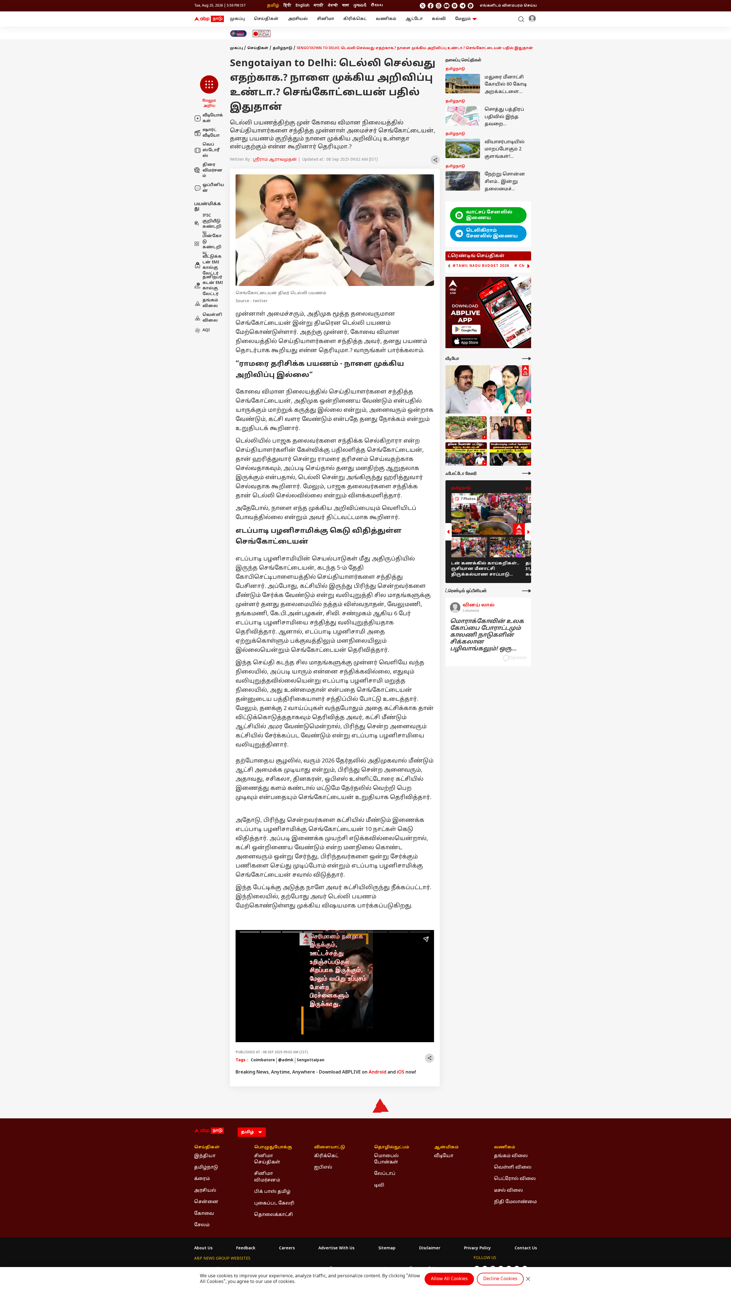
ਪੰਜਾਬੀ (333, 5)
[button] (209, 91)
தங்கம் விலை (210, 303)
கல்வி (439, 19)
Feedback (245, 1248)
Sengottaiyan (310, 1060)
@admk (286, 1060)
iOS (400, 1072)
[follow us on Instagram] (454, 5)
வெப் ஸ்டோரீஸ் (211, 150)
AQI (206, 330)
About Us (203, 1248)
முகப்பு (237, 19)
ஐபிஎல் (323, 1167)
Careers (287, 1248)
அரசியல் (298, 19)
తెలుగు (377, 5)
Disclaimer (429, 1248)
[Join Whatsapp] (470, 5)
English (303, 5)
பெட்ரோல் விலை (515, 1179)
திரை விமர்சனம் (212, 170)
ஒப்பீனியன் (213, 188)
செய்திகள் (266, 19)
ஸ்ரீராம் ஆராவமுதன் (275, 159)
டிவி (379, 1185)
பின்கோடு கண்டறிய (212, 244)
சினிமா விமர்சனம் (267, 1177)
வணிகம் (386, 19)
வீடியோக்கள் (212, 118)
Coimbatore (263, 1060)
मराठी (319, 5)
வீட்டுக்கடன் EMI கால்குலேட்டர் (212, 265)
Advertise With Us (336, 1248)
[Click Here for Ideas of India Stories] (262, 33)
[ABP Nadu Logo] (209, 19)
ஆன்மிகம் (446, 1147)
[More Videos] (526, 358)
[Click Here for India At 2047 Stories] (238, 33)
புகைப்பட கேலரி (274, 1203)
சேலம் (202, 1225)
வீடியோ (443, 1156)
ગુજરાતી (359, 5)
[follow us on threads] (438, 5)
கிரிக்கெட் (355, 19)
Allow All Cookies (449, 1279)
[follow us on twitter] (422, 5)
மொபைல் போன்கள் (386, 1159)
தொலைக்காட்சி (273, 1215)
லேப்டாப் (384, 1174)
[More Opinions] (526, 591)
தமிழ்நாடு (282, 48)
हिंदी (287, 5)
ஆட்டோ (414, 19)
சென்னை (206, 1202)
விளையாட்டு (329, 1147)
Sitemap (386, 1248)
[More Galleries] (526, 473)
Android (377, 1072)
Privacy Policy (477, 1248)
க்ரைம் (202, 1179)
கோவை (204, 1214)
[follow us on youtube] (446, 5)
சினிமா (325, 19)
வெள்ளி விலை (212, 318)
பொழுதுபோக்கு (273, 1147)
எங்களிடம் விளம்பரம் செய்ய (508, 6)
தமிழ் (273, 5)
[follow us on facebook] (430, 5)
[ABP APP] (466, 329)
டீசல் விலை (508, 1190)
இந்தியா (205, 1156)
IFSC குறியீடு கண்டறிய (211, 224)
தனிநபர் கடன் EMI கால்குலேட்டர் (212, 285)
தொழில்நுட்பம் (391, 1147)
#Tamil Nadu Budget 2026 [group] (480, 265)
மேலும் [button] (463, 19)
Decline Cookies (500, 1279)
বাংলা (345, 5)
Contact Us (526, 1248)
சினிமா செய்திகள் (267, 1159)
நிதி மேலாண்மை (515, 1202)
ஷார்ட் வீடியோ (211, 133)
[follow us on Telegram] (462, 5)
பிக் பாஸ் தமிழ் (272, 1192)
